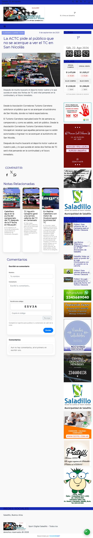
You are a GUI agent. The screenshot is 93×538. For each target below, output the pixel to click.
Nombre (11, 272)
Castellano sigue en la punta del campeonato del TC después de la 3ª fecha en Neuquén (11, 218)
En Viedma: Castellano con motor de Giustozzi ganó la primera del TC (50, 217)
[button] (74, 2)
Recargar (47, 318)
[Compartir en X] (11, 173)
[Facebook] (86, 2)
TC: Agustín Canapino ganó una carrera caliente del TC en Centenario (31, 215)
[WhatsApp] (78, 2)
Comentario (13, 282)
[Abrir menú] (4, 26)
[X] (82, 2)
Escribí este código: (16, 301)
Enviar (48, 330)
